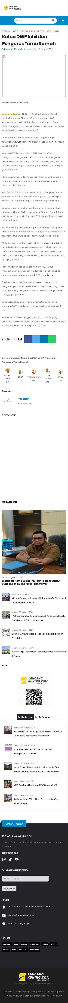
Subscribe (9, 888)
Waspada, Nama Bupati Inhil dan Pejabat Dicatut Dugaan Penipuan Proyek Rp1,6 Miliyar (31, 582)
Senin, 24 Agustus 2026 (12, 577)
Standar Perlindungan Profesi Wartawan (43, 996)
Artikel (16, 31)
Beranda (6, 31)
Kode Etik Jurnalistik (47, 992)
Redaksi (8, 992)
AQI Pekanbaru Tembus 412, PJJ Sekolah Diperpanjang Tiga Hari (33, 751)
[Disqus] (34, 459)
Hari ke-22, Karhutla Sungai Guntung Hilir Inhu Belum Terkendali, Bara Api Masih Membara (38, 733)
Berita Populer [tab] (42, 717)
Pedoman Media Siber (25, 992)
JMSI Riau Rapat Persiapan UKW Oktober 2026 (35, 785)
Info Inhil (21, 49)
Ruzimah (8, 49)
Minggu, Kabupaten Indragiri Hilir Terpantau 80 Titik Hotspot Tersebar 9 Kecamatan (39, 600)
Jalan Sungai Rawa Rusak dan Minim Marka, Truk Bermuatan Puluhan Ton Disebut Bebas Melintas (36, 769)
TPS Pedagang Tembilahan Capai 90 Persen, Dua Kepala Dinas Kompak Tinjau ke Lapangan (38, 618)
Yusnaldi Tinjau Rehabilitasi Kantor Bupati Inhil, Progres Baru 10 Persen (39, 653)
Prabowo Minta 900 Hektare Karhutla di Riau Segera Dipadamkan (38, 801)
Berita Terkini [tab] (25, 717)
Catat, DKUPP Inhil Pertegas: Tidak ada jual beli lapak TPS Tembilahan (37, 636)
